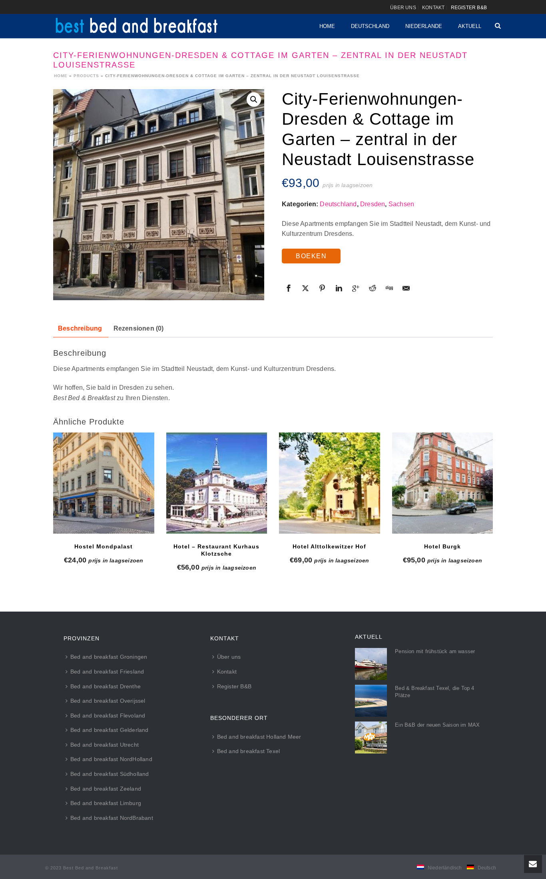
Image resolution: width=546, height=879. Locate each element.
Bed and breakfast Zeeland (105, 788)
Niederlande (423, 26)
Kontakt (227, 671)
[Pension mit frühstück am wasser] (371, 664)
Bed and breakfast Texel (248, 751)
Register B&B (234, 686)
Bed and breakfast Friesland (107, 671)
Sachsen (401, 204)
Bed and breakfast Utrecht (104, 744)
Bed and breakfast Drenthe (105, 686)
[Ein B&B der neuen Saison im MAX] (371, 737)
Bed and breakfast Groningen (108, 657)
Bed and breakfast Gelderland (109, 730)
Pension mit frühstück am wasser (435, 651)
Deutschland (370, 26)
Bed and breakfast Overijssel (107, 701)
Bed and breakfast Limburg (105, 803)
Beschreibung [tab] (80, 328)
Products (86, 76)
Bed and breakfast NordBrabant (111, 818)
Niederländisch (445, 868)
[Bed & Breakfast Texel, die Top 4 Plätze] (371, 701)
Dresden (372, 204)
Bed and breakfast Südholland (109, 774)
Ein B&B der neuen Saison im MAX (437, 725)
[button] (254, 99)
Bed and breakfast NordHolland (111, 759)
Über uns (229, 657)
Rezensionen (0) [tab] (139, 328)
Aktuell (469, 26)
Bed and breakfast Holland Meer (259, 736)
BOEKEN (311, 256)
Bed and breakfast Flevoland (107, 715)
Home (327, 26)
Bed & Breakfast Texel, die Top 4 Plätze (434, 691)
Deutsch (487, 868)
